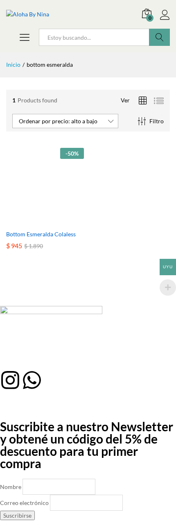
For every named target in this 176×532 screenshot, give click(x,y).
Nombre (10, 486)
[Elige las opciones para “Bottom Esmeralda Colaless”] (36, 221)
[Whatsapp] (32, 380)
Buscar (159, 37)
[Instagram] (10, 380)
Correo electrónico (24, 502)
